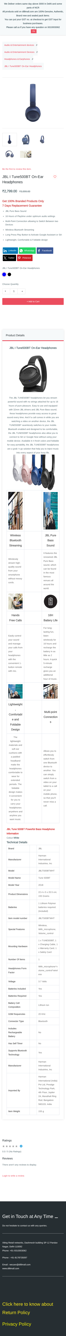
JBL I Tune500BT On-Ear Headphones (23, 66)
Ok (33, 31)
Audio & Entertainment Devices (19, 52)
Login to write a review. (13, 1175)
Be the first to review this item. (16, 169)
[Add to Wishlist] (55, 176)
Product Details (15, 335)
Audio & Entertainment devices (19, 45)
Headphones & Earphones (17, 59)
